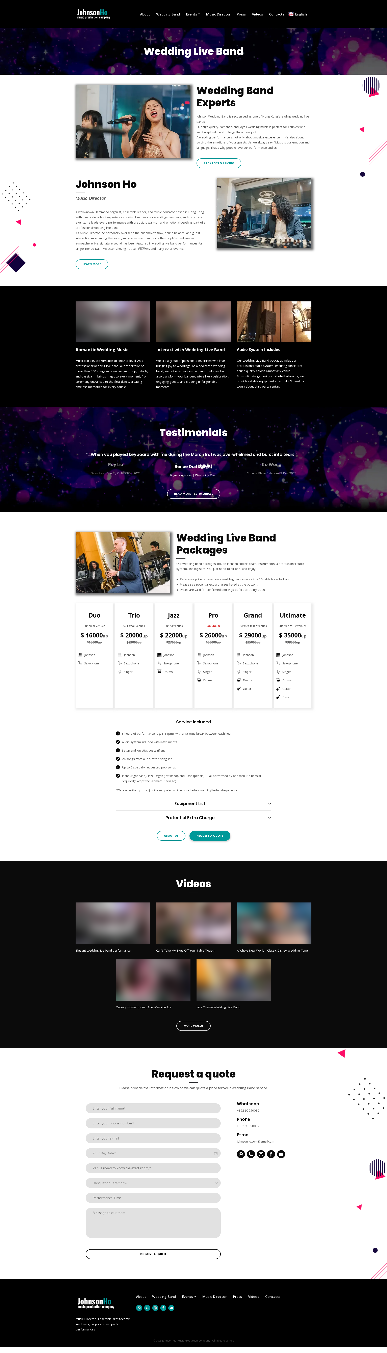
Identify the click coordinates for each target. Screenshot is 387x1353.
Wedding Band (168, 14)
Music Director (218, 14)
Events (191, 14)
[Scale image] (133, 121)
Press (241, 14)
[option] (297, 14)
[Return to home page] (93, 14)
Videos (257, 14)
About (145, 14)
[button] (219, 163)
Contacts (276, 14)
